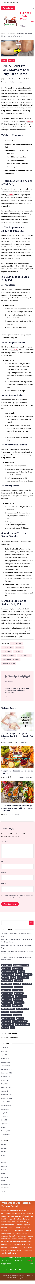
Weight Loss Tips (7, 1024)
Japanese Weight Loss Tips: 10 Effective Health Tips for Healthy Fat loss (17, 736)
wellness (5, 1027)
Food (15, 777)
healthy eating (17, 990)
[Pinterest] (14, 2)
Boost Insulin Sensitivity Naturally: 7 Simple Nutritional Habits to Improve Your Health (17, 808)
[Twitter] (11, 2)
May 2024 (4, 1084)
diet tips (21, 971)
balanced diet (6, 965)
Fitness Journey (23, 977)
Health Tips (18, 987)
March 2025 (5, 1058)
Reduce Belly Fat (9, 663)
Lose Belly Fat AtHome (11, 659)
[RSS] (17, 2)
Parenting (4, 1177)
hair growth (27, 984)
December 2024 (6, 1069)
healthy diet (6, 990)
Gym (3, 1159)
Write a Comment (16, 82)
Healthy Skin (18, 999)
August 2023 (5, 1109)
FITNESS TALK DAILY (25, 15)
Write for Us (8, 8)
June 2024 (4, 1080)
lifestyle (10, 195)
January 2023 (5, 1134)
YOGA (12, 1027)
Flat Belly (18, 651)
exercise (18, 974)
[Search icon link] (33, 8)
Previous (10, 682)
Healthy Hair (19, 993)
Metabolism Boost (8, 1009)
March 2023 (5, 1127)
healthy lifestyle (8, 655)
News (3, 1173)
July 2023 (4, 1113)
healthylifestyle (21, 996)
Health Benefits (7, 987)
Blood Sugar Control (21, 965)
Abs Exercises (16, 643)
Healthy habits (7, 993)
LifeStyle (12, 61)
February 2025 (6, 1062)
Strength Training (8, 1018)
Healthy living (6, 999)
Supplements (5, 1184)
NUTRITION (5, 1012)
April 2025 (4, 1055)
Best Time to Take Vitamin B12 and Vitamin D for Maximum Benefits (17, 677)
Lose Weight (6, 1006)
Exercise (4, 1148)
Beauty (3, 1144)
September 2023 (6, 1105)
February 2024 (6, 1087)
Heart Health (19, 1002)
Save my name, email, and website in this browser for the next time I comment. (18, 897)
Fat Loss (19, 647)
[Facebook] (2, 2)
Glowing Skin (6, 984)
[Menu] (32, 20)
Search (31, 923)
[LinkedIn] (8, 2)
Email (3, 872)
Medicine (4, 1170)
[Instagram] (5, 2)
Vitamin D (20, 1018)
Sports (3, 1181)
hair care (17, 984)
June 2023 (4, 1116)
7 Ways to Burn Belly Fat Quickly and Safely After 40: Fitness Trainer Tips (17, 690)
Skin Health (17, 1015)
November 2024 (6, 1073)
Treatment (5, 1188)
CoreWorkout (8, 647)
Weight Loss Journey (20, 1021)
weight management (22, 1024)
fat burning (28, 974)
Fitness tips (7, 651)
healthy (30, 121)
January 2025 (5, 1066)
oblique (14, 350)
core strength (18, 968)
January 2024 (5, 1091)
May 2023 (4, 1120)
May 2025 (4, 1051)
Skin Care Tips (6, 1015)
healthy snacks (7, 1002)
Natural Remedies (22, 1009)
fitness (13, 977)
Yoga (3, 1191)
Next (6, 696)
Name (3, 861)
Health (4, 61)
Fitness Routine (7, 981)
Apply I (22, 1278)
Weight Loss (6, 1021)
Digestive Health (7, 974)
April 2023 (4, 1124)
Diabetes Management (9, 971)
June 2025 (4, 1048)
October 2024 (6, 1077)
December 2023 (6, 1095)
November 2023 (6, 1098)
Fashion (3, 1152)
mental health (17, 1006)
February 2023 (6, 1131)
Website (3, 884)
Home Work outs (24, 655)
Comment (5, 841)
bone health (6, 968)
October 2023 (5, 1102)
